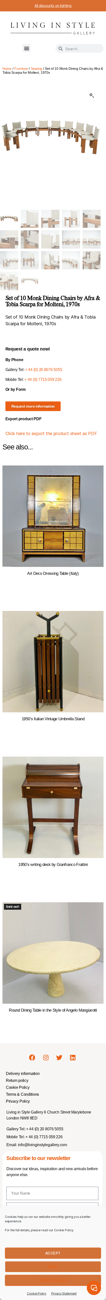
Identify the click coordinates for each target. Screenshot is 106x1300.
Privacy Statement (64, 1293)
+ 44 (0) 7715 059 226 (42, 379)
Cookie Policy (36, 1293)
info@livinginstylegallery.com (42, 1145)
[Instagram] (45, 1057)
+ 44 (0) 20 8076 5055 (43, 370)
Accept (53, 1253)
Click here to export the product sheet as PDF (51, 433)
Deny (53, 1266)
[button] (26, 48)
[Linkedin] (73, 1057)
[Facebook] (32, 1057)
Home (7, 68)
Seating (36, 68)
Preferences (53, 1280)
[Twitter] (59, 1057)
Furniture (21, 68)
